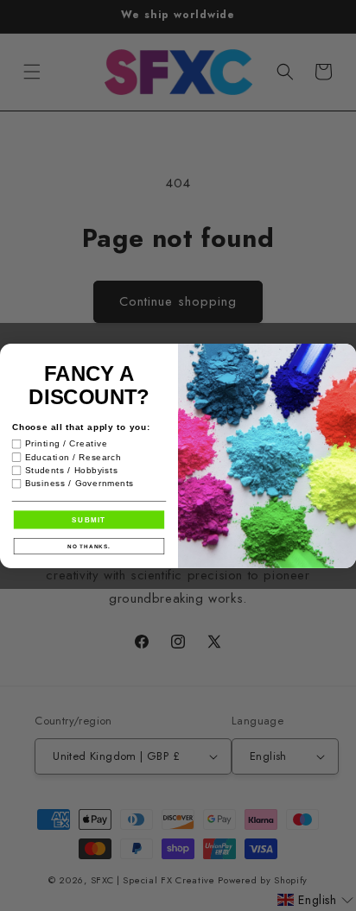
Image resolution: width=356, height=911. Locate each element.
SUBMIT (88, 519)
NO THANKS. (89, 545)
